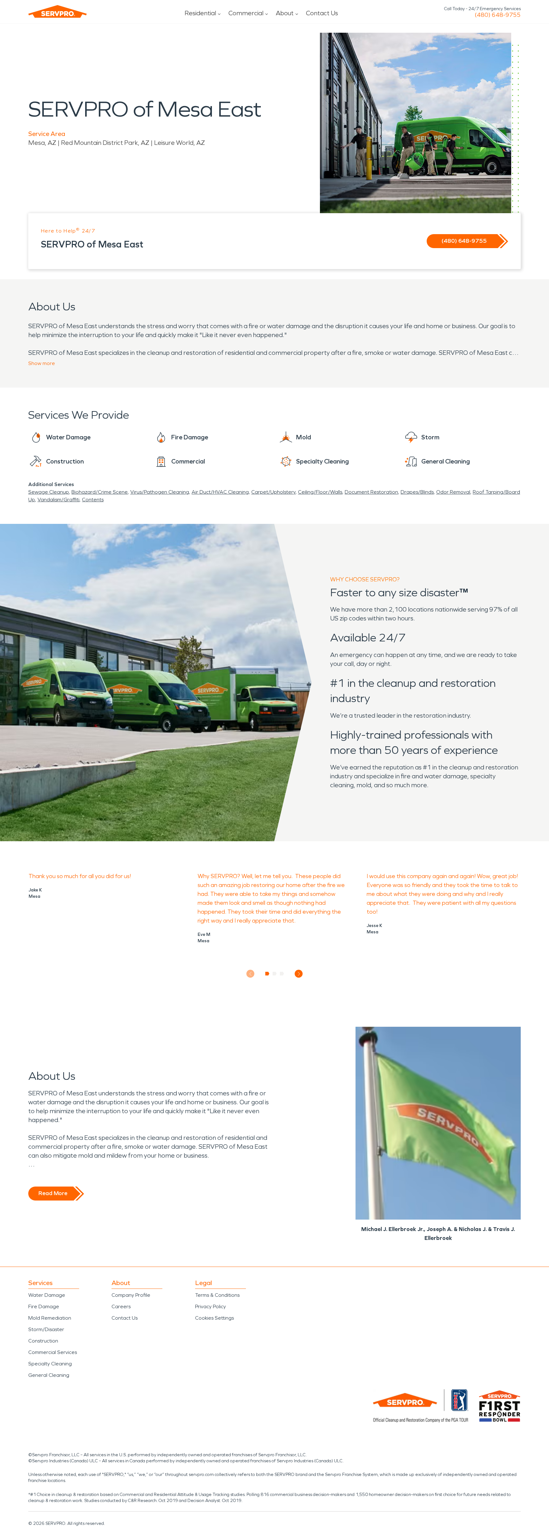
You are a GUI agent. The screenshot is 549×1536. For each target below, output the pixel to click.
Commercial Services (52, 1352)
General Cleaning (48, 1375)
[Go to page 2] (274, 973)
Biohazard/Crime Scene (99, 492)
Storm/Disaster (46, 1329)
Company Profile (131, 1295)
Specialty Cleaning (50, 1364)
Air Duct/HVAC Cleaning (220, 492)
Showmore (41, 363)
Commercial (245, 13)
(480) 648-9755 (498, 14)
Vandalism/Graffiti (58, 500)
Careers (121, 1306)
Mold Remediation (49, 1318)
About (285, 13)
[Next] (298, 973)
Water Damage (46, 1295)
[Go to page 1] (267, 973)
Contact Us (322, 13)
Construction (43, 1341)
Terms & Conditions (217, 1295)
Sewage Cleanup (48, 492)
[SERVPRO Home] (57, 11)
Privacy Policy (210, 1306)
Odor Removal (453, 492)
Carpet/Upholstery (273, 492)
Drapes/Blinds (417, 492)
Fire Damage (43, 1306)
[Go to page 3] (282, 973)
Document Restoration (371, 492)
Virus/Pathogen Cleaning (159, 492)
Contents (93, 500)
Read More (52, 1193)
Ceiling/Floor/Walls (320, 492)
